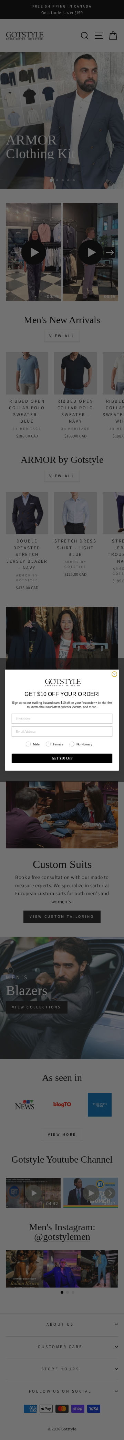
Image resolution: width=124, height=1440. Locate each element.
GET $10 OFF (62, 758)
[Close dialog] (114, 674)
